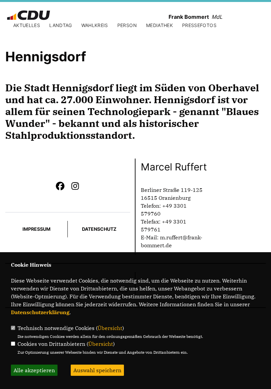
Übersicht (109, 328)
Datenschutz (99, 229)
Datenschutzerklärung (40, 312)
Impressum (36, 229)
